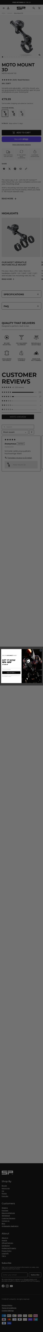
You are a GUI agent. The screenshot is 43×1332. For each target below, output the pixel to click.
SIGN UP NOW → (11, 672)
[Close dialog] (41, 650)
